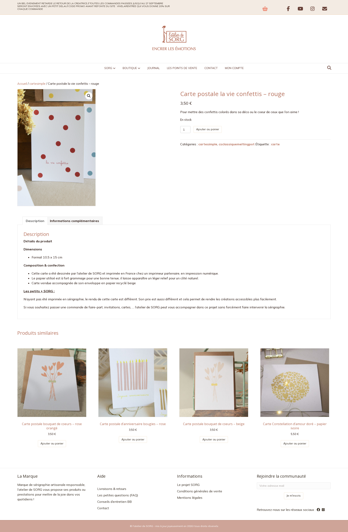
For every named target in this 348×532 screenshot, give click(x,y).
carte (275, 144)
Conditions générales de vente (199, 491)
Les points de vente (182, 68)
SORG (108, 68)
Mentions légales (189, 498)
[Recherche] (328, 67)
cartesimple (37, 84)
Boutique (130, 68)
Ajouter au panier (207, 129)
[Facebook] (318, 510)
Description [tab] (35, 221)
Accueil (22, 84)
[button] (88, 95)
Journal (153, 68)
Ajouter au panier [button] (51, 443)
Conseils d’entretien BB (114, 502)
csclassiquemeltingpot (237, 144)
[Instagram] (323, 510)
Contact (211, 68)
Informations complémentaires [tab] (74, 221)
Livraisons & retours (111, 489)
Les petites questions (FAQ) (117, 495)
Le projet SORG (188, 485)
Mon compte (234, 68)
